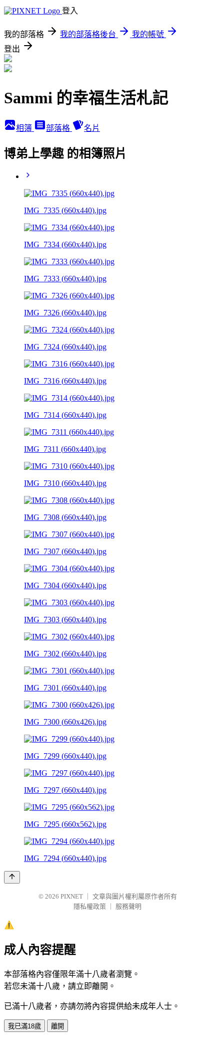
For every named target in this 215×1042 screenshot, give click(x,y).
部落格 (59, 128)
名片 (92, 128)
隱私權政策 (90, 906)
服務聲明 (129, 906)
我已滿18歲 (24, 1026)
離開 (57, 1026)
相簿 (25, 128)
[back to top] (12, 877)
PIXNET (71, 896)
